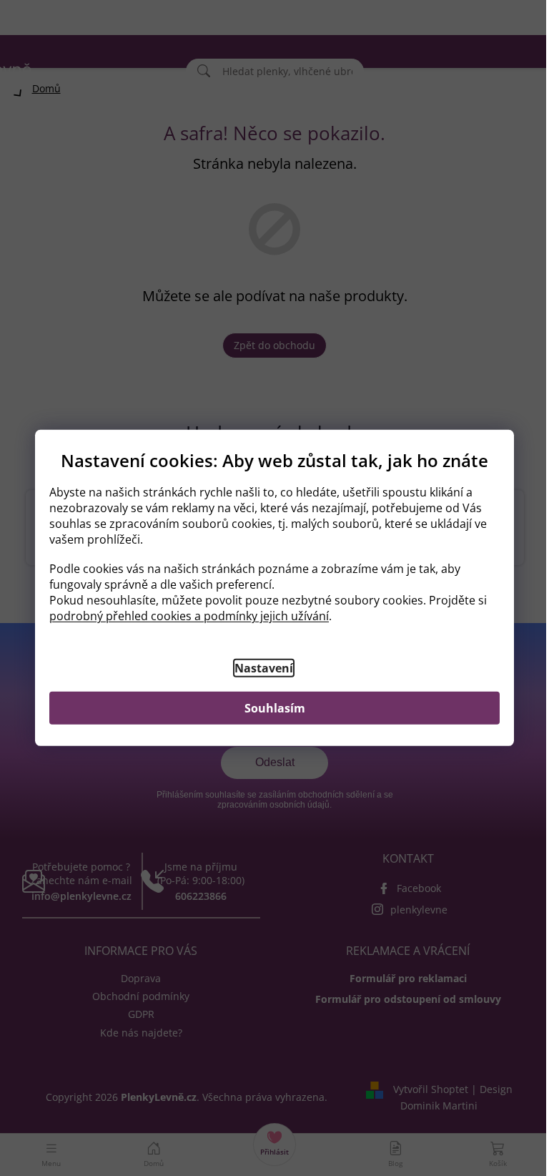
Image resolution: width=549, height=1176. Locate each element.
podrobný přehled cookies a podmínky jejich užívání (189, 616)
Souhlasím (274, 708)
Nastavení (263, 668)
